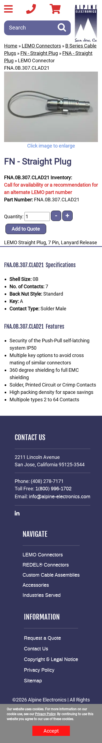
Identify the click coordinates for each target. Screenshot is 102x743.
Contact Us (36, 649)
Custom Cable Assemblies (51, 575)
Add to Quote (26, 229)
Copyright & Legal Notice (51, 659)
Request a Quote (42, 638)
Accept (51, 731)
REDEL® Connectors (46, 565)
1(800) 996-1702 (53, 489)
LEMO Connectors (41, 46)
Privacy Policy (39, 670)
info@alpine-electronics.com (59, 496)
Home (10, 46)
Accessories (36, 585)
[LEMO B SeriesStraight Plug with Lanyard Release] (51, 107)
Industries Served (42, 595)
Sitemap (33, 681)
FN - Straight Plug (39, 53)
